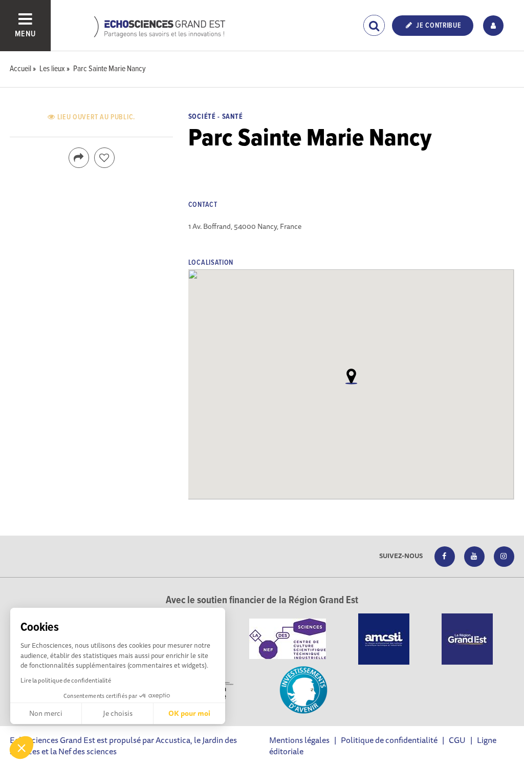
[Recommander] (104, 157)
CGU (457, 740)
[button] (21, 747)
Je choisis (118, 713)
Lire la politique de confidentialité (65, 680)
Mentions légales (299, 740)
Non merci (45, 713)
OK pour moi (189, 713)
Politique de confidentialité (389, 740)
